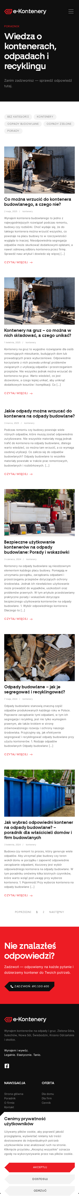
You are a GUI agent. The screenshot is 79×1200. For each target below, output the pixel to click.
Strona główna (13, 1094)
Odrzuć (40, 1190)
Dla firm (47, 1098)
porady (13, 130)
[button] (71, 11)
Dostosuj (40, 1179)
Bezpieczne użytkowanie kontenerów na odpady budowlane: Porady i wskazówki (36, 547)
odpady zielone (59, 123)
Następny (56, 912)
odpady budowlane (23, 123)
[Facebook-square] (6, 1065)
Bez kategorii (18, 116)
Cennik (46, 1103)
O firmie (9, 1103)
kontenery (45, 116)
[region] (39, 1156)
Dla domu (48, 1094)
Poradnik (10, 1098)
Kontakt (9, 1107)
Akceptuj (40, 1167)
